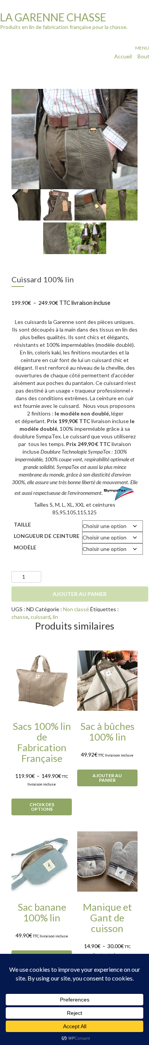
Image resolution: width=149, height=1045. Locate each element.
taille (22, 524)
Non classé (76, 609)
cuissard (40, 616)
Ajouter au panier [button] (107, 778)
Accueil (123, 56)
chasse (19, 616)
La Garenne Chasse (53, 17)
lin (55, 616)
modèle (25, 547)
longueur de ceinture (46, 536)
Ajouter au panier (80, 594)
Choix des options (41, 807)
